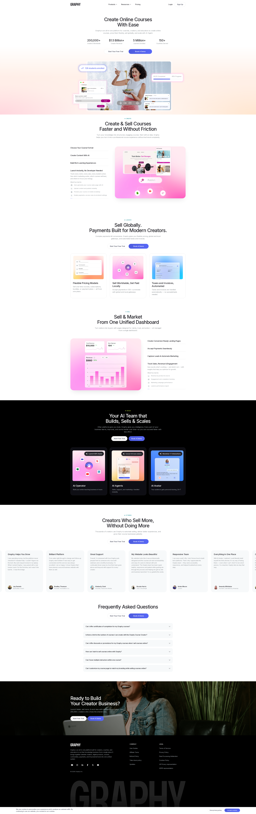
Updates (132, 769)
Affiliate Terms (134, 757)
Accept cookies (232, 811)
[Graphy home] (75, 4)
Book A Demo (140, 51)
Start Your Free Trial (115, 51)
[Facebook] (87, 769)
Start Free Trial (119, 443)
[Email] (98, 769)
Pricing (137, 4)
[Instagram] (77, 769)
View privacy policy (216, 811)
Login (170, 4)
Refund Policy (134, 761)
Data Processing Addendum (168, 761)
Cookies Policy (164, 765)
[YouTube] (72, 769)
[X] (92, 769)
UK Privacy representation (167, 769)
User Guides (134, 753)
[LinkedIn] (82, 769)
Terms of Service (165, 753)
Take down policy (136, 765)
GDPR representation (166, 773)
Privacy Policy (163, 757)
